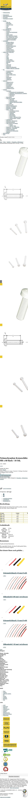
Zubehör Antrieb (10, 49)
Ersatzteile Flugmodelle (11, 38)
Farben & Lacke (9, 104)
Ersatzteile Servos (10, 88)
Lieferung (5, 710)
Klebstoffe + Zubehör (11, 108)
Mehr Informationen (14, 787)
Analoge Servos (9, 82)
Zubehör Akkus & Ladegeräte (12, 68)
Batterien (8, 62)
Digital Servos (9, 83)
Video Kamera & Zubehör (12, 123)
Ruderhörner (12, 94)
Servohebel (8, 86)
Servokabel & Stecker (14, 110)
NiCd (7, 57)
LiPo (7, 53)
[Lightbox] (14, 284)
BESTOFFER (6, 133)
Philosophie (8, 23)
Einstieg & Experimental (11, 32)
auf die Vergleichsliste (7, 488)
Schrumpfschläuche (10, 122)
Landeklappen (9, 119)
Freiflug (8, 31)
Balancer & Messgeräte (11, 67)
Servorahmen (9, 84)
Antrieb (4, 692)
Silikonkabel (12, 114)
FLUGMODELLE (7, 29)
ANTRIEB (5, 41)
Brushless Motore (10, 42)
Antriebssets (9, 48)
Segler (7, 33)
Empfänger (8, 72)
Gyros (7, 76)
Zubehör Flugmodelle (11, 39)
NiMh (7, 58)
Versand (4, 469)
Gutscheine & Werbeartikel (12, 130)
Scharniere (11, 95)
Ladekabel (11, 113)
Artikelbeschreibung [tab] (7, 498)
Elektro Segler (9, 34)
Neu (4, 700)
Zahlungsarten (6, 709)
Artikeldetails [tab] (6, 499)
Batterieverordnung (7, 714)
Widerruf (5, 707)
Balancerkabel (12, 115)
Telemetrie (8, 78)
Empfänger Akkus (10, 61)
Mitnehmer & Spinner (11, 46)
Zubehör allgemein (10, 129)
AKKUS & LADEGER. (8, 52)
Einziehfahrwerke (13, 100)
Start (1, 142)
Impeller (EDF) (9, 47)
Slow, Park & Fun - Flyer (12, 37)
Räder (10, 103)
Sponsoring (8, 28)
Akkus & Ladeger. (7, 693)
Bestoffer (5, 698)
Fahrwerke (11, 99)
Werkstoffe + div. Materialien (12, 127)
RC (4, 69)
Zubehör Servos (9, 87)
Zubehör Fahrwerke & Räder (15, 102)
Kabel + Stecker (9, 109)
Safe (7, 63)
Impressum (5, 706)
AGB (4, 705)
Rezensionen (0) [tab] (6, 501)
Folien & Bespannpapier (11, 105)
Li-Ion (7, 54)
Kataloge (8, 132)
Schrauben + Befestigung (11, 120)
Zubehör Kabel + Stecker (14, 118)
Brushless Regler (10, 43)
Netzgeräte (8, 66)
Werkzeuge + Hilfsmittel (11, 128)
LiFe (7, 56)
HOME (4, 21)
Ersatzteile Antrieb (10, 51)
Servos (4, 696)
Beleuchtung (9, 97)
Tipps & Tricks (9, 24)
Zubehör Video (12, 125)
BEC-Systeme (9, 73)
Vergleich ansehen (5, 797)
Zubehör (5, 89)
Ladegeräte (8, 64)
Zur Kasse (5, 17)
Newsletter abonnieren (14, 776)
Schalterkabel (12, 112)
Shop (4, 142)
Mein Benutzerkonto (7, 16)
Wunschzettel (6, 15)
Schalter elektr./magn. (11, 74)
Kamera (11, 124)
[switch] (24, 796)
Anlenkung (8, 90)
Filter (1, 649)
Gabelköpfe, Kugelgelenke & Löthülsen (18, 93)
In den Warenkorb (5, 475)
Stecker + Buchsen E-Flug (15, 117)
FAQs (7, 26)
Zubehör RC (9, 79)
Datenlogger (9, 77)
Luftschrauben (9, 44)
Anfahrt (5, 711)
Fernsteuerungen (9, 71)
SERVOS (5, 81)
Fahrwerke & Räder (10, 98)
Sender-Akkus (9, 59)
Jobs (7, 27)
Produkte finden (3, 137)
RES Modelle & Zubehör (11, 36)
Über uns (8, 22)
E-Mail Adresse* (3, 773)
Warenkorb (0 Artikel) (8, 18)
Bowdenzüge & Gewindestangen (16, 92)
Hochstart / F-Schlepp (11, 107)
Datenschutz (5, 715)
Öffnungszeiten (6, 12)
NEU (4, 134)
